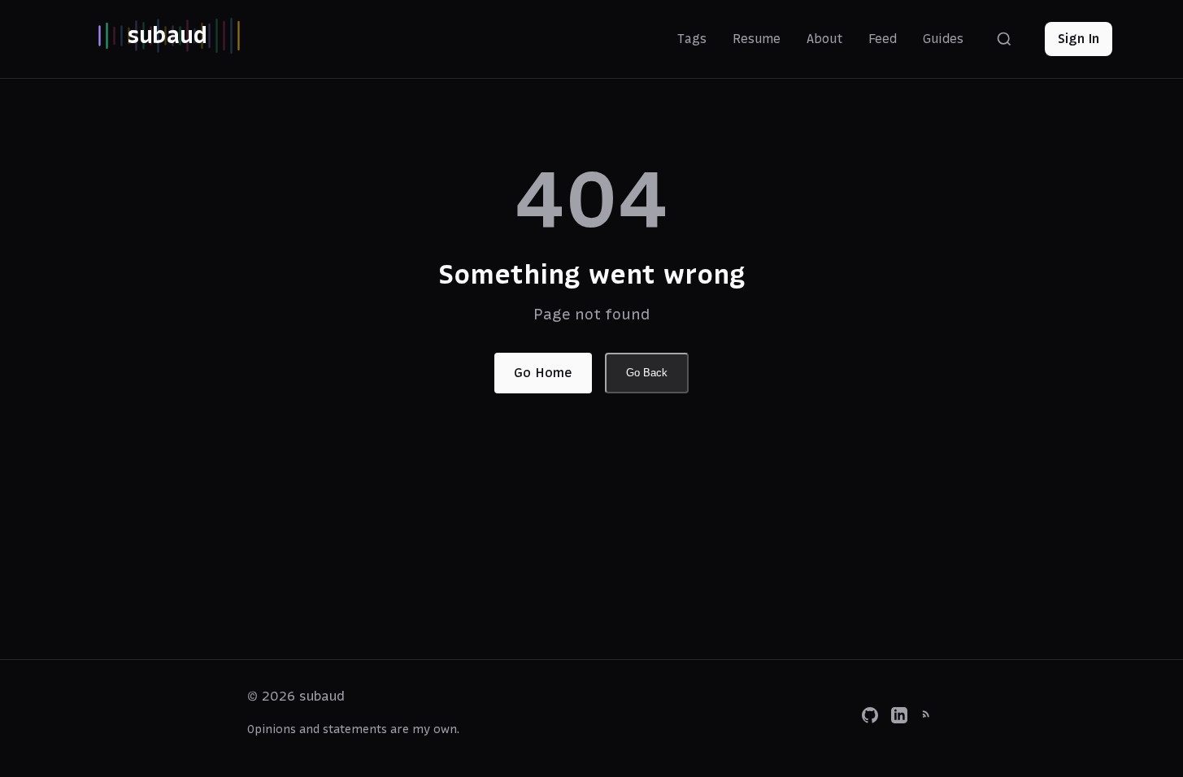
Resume (757, 38)
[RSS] (928, 718)
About (824, 38)
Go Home (543, 372)
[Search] (1004, 39)
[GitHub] (870, 718)
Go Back (647, 373)
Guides (943, 38)
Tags (692, 38)
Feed (882, 38)
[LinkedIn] (899, 718)
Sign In (1078, 38)
